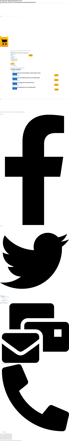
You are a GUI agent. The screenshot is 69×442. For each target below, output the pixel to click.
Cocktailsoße (14, 59)
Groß (13, 56)
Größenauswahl (13, 54)
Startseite (12, 50)
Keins (12, 55)
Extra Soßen (12, 57)
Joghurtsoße (14, 58)
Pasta (15, 50)
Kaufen (12, 63)
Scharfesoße (14, 60)
